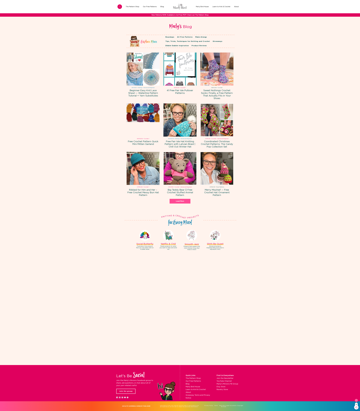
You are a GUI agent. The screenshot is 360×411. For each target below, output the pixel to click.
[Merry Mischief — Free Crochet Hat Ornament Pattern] (216, 168)
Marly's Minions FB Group (227, 384)
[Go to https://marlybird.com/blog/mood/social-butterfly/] (145, 240)
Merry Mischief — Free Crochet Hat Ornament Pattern (217, 192)
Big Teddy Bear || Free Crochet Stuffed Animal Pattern (180, 192)
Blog (187, 384)
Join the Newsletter (225, 378)
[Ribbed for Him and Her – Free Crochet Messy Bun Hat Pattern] (143, 168)
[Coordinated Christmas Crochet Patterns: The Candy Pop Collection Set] (216, 120)
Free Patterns (220, 187)
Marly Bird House (193, 387)
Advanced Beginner (149, 87)
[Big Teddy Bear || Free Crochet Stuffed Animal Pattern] (179, 168)
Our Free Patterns (193, 381)
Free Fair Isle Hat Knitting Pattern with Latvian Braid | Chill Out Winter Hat (180, 144)
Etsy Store (221, 387)
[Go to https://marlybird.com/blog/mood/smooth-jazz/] (192, 240)
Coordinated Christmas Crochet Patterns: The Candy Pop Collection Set (217, 144)
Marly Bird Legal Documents (228, 405)
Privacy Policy (208, 405)
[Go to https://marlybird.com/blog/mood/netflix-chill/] (168, 240)
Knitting (140, 87)
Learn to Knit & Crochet (196, 389)
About (188, 392)
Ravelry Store (222, 389)
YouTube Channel (224, 381)
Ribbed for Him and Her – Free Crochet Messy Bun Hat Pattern (143, 192)
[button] (117, 397)
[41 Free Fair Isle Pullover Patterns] (179, 69)
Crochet (182, 87)
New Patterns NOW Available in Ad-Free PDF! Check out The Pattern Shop (180, 15)
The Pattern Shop (193, 378)
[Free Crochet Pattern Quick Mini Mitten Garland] (143, 120)
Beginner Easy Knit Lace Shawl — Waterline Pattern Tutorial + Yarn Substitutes (143, 93)
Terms (216, 405)
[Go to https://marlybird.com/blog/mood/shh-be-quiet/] (215, 240)
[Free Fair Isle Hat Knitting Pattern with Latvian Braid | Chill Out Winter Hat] (179, 120)
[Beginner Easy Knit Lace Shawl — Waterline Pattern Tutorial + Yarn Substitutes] (143, 69)
